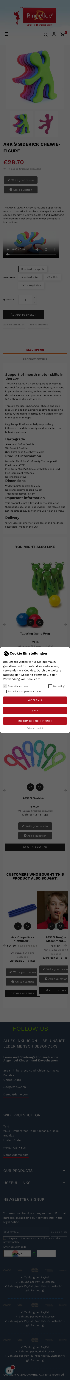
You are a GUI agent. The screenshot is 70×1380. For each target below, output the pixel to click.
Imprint (39, 728)
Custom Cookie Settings (35, 721)
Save (35, 710)
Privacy (30, 728)
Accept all (35, 700)
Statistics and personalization (25, 691)
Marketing (59, 686)
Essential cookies (18, 686)
